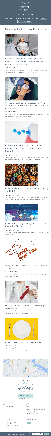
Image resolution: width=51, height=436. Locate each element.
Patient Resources (28, 18)
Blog (37, 18)
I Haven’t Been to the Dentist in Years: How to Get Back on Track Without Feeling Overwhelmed (25, 61)
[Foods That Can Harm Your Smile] (21, 328)
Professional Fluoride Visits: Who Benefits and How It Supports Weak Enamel (24, 148)
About (12, 18)
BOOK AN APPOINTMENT (25, 398)
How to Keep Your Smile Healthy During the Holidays (26, 190)
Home (6, 18)
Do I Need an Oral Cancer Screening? (25, 305)
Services (18, 18)
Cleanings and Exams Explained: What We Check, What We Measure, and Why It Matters (26, 105)
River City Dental (15, 68)
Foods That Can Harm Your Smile (23, 342)
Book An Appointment (24, 21)
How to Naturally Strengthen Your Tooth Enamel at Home (27, 225)
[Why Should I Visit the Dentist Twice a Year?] (21, 249)
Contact (43, 18)
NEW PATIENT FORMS (25, 395)
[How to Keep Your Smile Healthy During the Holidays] (21, 173)
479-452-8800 (29, 14)
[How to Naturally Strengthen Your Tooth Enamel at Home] (21, 211)
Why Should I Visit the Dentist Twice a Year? (26, 267)
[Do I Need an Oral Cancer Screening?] (21, 290)
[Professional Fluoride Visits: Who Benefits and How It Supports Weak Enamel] (21, 130)
